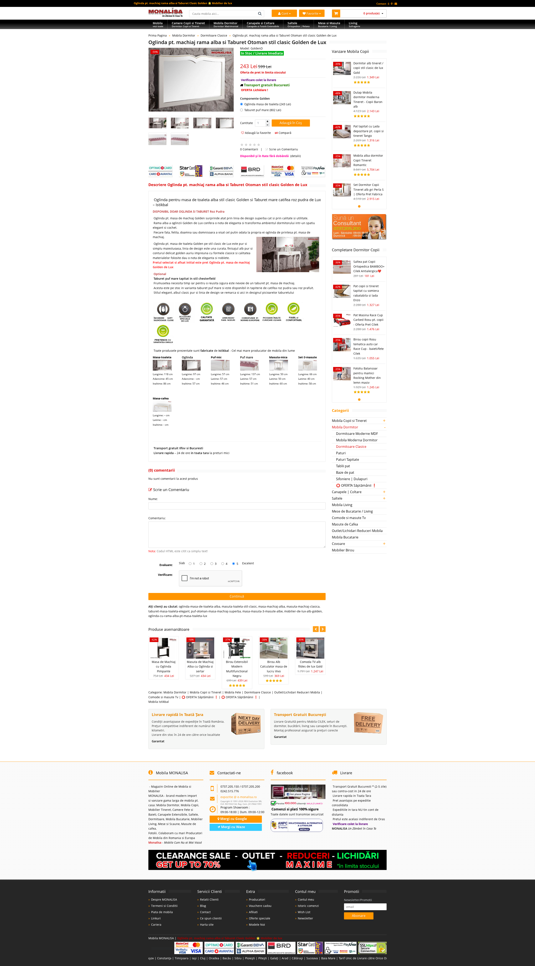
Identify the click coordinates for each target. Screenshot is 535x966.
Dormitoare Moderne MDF (357, 433)
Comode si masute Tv (163, 697)
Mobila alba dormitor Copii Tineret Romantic (368, 160)
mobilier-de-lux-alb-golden (303, 611)
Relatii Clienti (209, 899)
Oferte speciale (259, 918)
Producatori (257, 899)
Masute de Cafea (345, 524)
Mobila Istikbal (158, 702)
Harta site (207, 925)
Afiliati (253, 912)
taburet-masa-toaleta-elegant (169, 611)
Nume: (153, 499)
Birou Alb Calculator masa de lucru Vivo (273, 666)
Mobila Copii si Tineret (205, 692)
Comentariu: (157, 518)
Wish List (304, 912)
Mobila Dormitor (183, 35)
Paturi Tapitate (347, 459)
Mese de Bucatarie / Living (352, 511)
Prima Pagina (157, 35)
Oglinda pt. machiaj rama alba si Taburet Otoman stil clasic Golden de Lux (284, 35)
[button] (267, 121)
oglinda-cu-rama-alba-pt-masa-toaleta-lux (177, 616)
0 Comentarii (249, 149)
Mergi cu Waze (232, 827)
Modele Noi (257, 925)
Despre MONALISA (164, 899)
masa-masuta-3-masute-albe (262, 611)
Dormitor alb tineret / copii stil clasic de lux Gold (368, 68)
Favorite (313, 13)
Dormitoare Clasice (214, 35)
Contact (205, 912)
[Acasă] (165, 16)
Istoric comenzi (308, 906)
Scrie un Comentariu (283, 149)
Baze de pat (345, 472)
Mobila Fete (233, 692)
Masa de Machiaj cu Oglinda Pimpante (164, 666)
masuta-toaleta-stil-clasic (239, 606)
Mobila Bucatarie (345, 537)
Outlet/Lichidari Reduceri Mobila (297, 692)
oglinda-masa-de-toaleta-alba (199, 606)
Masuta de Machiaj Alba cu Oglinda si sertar (200, 666)
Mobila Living (342, 505)
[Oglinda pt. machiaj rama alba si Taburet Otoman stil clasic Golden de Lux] (191, 80)
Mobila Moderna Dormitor (357, 440)
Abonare (359, 915)
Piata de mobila (162, 912)
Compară (284, 133)
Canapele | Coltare (347, 492)
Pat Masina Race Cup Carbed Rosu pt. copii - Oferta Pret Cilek (368, 319)
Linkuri (156, 918)
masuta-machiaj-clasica (303, 606)
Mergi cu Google (233, 818)
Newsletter (305, 918)
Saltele (337, 498)
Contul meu (306, 899)
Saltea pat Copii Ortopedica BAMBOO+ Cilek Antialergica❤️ (369, 266)
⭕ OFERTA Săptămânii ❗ (200, 697)
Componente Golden (255, 98)
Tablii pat (343, 466)
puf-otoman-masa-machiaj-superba (216, 611)
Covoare (338, 543)
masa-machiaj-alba (271, 606)
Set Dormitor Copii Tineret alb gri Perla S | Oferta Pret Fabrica (368, 189)
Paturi (341, 453)
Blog (203, 906)
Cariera (156, 925)
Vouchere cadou (260, 906)
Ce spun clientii (211, 918)
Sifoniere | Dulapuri (351, 479)
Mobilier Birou (343, 550)
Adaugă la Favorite (257, 133)
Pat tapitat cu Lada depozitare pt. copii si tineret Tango (368, 131)
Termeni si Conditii (164, 906)
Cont (285, 13)
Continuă (237, 596)
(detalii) (295, 156)
